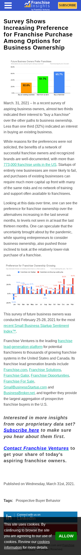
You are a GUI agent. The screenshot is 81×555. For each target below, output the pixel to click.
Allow (66, 536)
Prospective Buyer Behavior (38, 501)
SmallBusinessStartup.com (25, 387)
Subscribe (67, 5)
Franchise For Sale (19, 381)
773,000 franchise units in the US (30, 165)
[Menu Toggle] (8, 5)
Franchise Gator (16, 375)
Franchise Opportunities (50, 375)
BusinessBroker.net (19, 393)
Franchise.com (15, 370)
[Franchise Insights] (37, 5)
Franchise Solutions (45, 370)
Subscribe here (21, 430)
